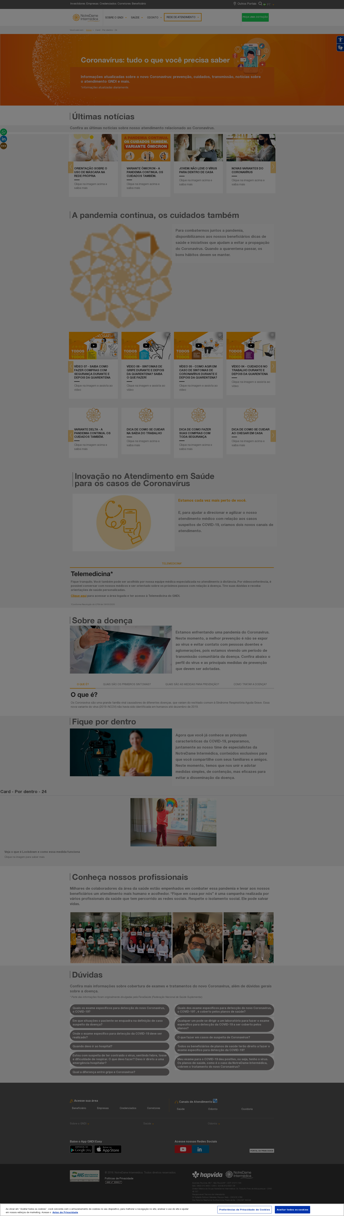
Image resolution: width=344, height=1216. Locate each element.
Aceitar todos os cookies (292, 1209)
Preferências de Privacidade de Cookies (244, 1209)
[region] (172, 1210)
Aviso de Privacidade (65, 1212)
